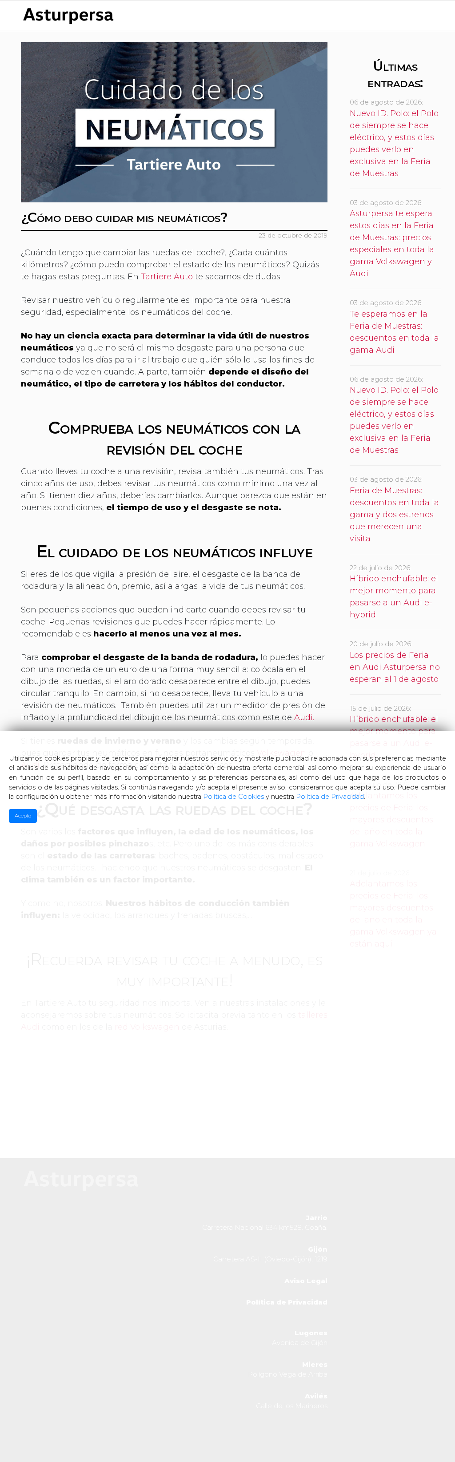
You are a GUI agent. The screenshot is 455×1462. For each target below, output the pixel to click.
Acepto (23, 816)
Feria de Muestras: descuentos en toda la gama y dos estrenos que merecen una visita (394, 515)
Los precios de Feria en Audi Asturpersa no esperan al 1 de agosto (395, 667)
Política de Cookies (233, 797)
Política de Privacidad (330, 797)
